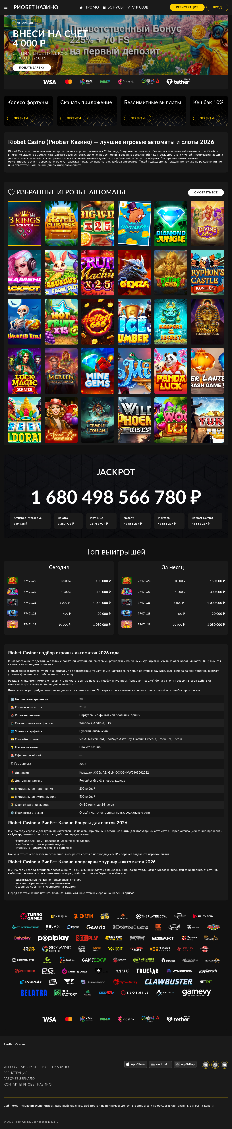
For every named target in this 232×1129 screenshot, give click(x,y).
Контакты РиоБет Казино (27, 1084)
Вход (217, 7)
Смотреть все (206, 192)
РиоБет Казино (36, 7)
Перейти (21, 118)
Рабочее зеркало (19, 1078)
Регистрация (187, 7)
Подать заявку (32, 67)
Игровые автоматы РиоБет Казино (36, 1067)
